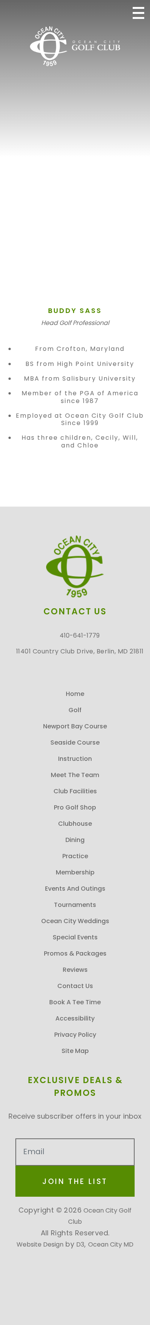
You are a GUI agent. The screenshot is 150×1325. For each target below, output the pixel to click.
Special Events (75, 937)
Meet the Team (75, 775)
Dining (75, 839)
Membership (75, 872)
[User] (116, 13)
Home (75, 693)
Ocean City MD (110, 1244)
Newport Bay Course (75, 726)
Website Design (40, 1244)
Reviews (75, 969)
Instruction (75, 758)
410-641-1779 (52, 13)
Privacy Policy (75, 1034)
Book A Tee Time (75, 1002)
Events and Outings (75, 888)
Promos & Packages (75, 953)
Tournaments (75, 904)
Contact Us (75, 985)
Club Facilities (75, 791)
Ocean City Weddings (75, 921)
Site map (75, 1050)
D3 (80, 1244)
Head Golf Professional (75, 323)
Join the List (75, 1181)
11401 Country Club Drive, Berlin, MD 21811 (67, 13)
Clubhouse (75, 823)
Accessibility (75, 1018)
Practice (75, 856)
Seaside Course (75, 742)
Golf (75, 710)
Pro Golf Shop (75, 807)
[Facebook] (99, 13)
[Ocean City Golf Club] (75, 46)
